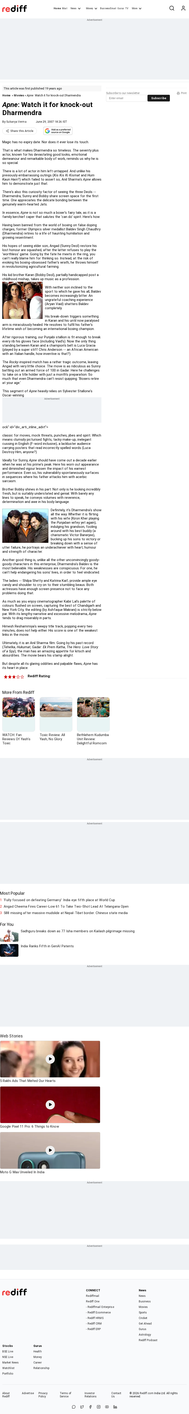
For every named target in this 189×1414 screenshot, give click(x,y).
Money (89, 8)
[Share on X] (82, 1407)
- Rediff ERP (93, 1329)
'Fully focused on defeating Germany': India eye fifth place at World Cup (59, 900)
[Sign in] (183, 8)
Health (37, 1351)
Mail (64, 8)
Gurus (120, 8)
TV (126, 8)
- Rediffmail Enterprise (100, 1307)
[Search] (171, 8)
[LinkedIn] (115, 1407)
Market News (10, 1362)
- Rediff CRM (94, 1323)
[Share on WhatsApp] (74, 1407)
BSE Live (7, 1351)
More (134, 8)
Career (37, 1362)
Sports (143, 1312)
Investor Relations (91, 1395)
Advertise (28, 1393)
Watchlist (8, 1368)
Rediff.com (147, 1393)
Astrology (145, 1334)
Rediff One (92, 1301)
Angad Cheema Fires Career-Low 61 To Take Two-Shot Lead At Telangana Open (66, 906)
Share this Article (21, 131)
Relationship (41, 1368)
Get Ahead (145, 1323)
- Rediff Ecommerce (98, 1312)
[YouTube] (107, 1407)
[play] (50, 1059)
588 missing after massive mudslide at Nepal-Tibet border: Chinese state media (66, 913)
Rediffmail (92, 1296)
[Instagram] (98, 1407)
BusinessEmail (108, 8)
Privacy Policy (43, 1395)
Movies (19, 95)
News (74, 8)
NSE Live (7, 1357)
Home (57, 8)
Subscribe (158, 98)
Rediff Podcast (148, 1340)
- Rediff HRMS (94, 1318)
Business (145, 1301)
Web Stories (11, 1036)
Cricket (143, 1318)
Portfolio (7, 1373)
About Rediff (6, 1395)
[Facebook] (90, 1407)
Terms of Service (65, 1395)
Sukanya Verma (16, 121)
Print (184, 93)
